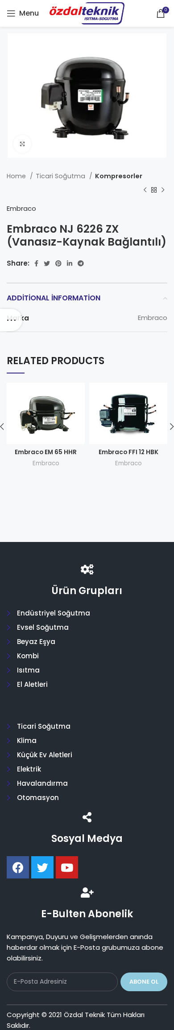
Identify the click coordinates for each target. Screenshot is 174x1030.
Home (17, 176)
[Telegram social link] (81, 263)
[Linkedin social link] (69, 263)
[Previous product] (145, 189)
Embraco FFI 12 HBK (128, 452)
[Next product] (162, 189)
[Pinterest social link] (58, 263)
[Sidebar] (11, 320)
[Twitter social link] (47, 263)
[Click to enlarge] (22, 144)
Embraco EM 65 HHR (46, 452)
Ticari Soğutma (61, 176)
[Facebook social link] (36, 263)
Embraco (21, 208)
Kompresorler (118, 176)
